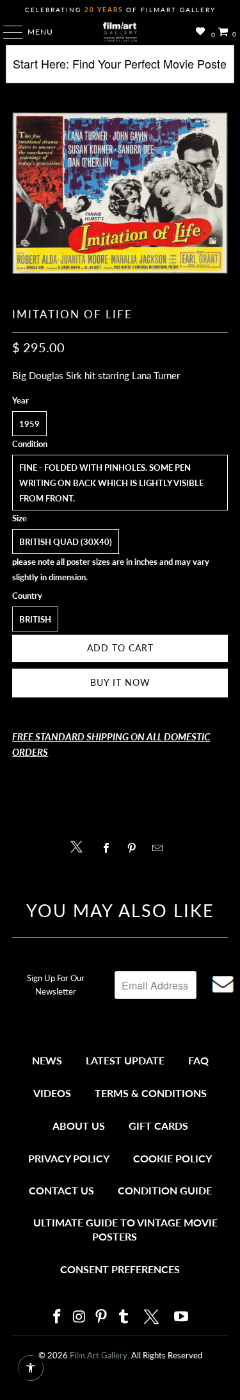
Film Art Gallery (98, 1355)
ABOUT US (78, 1125)
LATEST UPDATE (125, 1060)
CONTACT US (61, 1190)
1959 (29, 424)
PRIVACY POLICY (68, 1158)
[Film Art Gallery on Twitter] (153, 1317)
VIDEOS (52, 1093)
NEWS (47, 1060)
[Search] (120, 69)
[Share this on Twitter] (79, 845)
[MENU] (6, 32)
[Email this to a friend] (161, 847)
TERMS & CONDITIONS (151, 1093)
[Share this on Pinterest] (135, 847)
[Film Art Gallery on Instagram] (79, 1317)
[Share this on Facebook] (110, 847)
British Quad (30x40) (65, 542)
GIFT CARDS (158, 1125)
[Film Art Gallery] (120, 32)
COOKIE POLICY (172, 1158)
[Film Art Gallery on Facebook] (57, 1317)
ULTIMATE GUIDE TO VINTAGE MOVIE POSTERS (125, 1229)
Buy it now (120, 682)
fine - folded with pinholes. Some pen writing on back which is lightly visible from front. (111, 482)
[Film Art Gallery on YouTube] (181, 1317)
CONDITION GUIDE (165, 1190)
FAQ (198, 1060)
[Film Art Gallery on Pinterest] (101, 1317)
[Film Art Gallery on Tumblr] (124, 1317)
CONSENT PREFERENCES (120, 1269)
